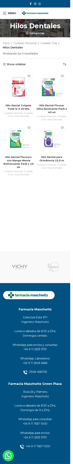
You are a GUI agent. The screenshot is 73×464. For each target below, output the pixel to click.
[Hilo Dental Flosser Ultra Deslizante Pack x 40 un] (52, 87)
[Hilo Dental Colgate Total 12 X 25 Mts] (18, 87)
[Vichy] (19, 267)
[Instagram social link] (35, 3)
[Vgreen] (53, 267)
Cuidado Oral (48, 43)
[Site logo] (35, 13)
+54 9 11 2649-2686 (35, 363)
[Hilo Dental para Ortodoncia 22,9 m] (52, 138)
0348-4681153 (38, 372)
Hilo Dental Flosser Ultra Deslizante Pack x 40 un (51, 108)
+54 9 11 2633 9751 (35, 349)
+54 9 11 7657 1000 (35, 423)
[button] (8, 455)
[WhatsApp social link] (39, 3)
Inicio (6, 43)
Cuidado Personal (25, 43)
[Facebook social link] (30, 3)
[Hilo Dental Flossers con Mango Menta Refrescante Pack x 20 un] (18, 138)
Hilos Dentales (21, 116)
